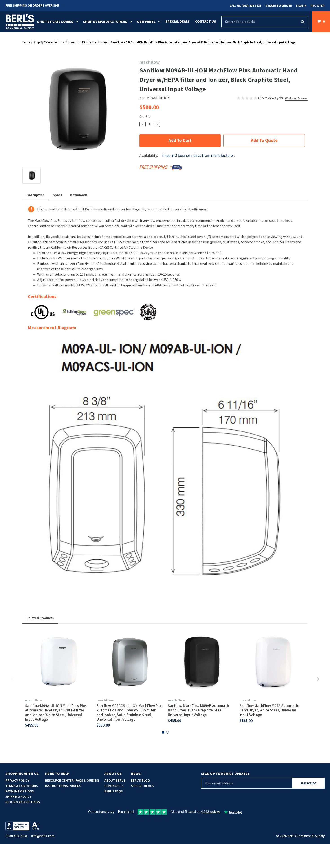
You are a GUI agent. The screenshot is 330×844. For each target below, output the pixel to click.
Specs (57, 195)
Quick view (58, 655)
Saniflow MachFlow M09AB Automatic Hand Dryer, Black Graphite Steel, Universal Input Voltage (199, 710)
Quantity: (145, 117)
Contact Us (205, 21)
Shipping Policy (18, 796)
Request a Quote (278, 6)
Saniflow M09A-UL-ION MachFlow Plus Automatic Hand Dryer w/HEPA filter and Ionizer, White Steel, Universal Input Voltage (56, 713)
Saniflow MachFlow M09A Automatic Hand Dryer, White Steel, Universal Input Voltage (269, 710)
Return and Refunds (22, 802)
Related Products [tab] (40, 618)
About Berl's (114, 780)
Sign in (301, 6)
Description (35, 195)
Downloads (78, 195)
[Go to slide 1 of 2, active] (163, 732)
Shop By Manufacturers (105, 21)
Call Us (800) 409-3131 (245, 6)
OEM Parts (146, 21)
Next (317, 679)
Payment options (19, 791)
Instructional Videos (63, 786)
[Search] (303, 21)
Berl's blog (140, 780)
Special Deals (177, 21)
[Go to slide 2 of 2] (167, 732)
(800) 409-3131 (16, 836)
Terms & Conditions (21, 786)
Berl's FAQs (113, 791)
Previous (13, 679)
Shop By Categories (55, 21)
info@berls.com (42, 836)
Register (317, 6)
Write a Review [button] (296, 98)
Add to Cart (58, 668)
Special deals (142, 786)
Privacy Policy (17, 780)
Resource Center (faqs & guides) (72, 780)
